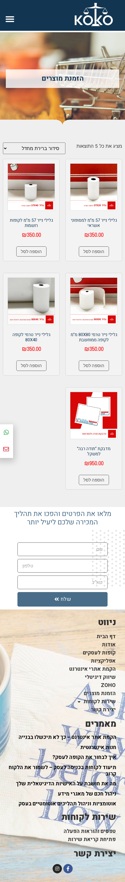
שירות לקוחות (99, 702)
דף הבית (106, 637)
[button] (10, 19)
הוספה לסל (93, 251)
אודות (109, 645)
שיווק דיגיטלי (100, 677)
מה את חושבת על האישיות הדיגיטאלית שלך (66, 784)
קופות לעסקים (99, 653)
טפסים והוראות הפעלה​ (90, 831)
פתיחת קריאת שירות (92, 839)
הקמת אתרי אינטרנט (92, 669)
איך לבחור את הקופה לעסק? (84, 757)
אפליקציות (103, 661)
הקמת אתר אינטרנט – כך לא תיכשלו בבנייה (67, 737)
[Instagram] (57, 868)
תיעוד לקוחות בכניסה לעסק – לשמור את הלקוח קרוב (62, 771)
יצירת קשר (103, 710)
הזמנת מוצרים (100, 693)
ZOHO (108, 685)
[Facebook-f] (68, 868)
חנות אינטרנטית (98, 747)
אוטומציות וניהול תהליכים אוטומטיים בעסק (67, 804)
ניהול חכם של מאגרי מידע (87, 794)
